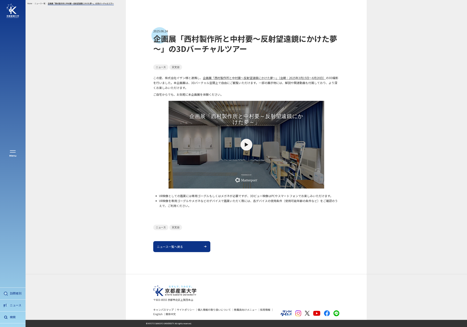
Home (29, 3)
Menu (12, 155)
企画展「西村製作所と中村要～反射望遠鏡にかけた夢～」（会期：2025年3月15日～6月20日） (264, 78)
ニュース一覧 (39, 3)
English (158, 314)
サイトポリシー (186, 309)
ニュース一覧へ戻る (170, 246)
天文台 (176, 67)
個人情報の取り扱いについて (214, 309)
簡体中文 (171, 314)
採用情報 (265, 309)
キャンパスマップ (163, 309)
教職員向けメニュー (245, 309)
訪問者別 (16, 293)
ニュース (15, 305)
